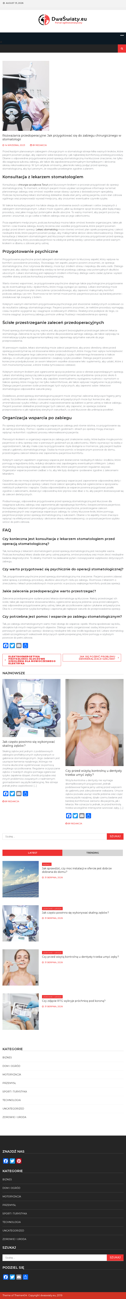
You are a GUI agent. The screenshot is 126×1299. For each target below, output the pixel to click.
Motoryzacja (11, 1074)
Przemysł (9, 1083)
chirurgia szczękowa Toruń (33, 184)
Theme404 (20, 1295)
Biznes (46, 864)
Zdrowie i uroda (52, 908)
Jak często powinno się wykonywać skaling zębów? (75, 912)
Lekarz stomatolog (47, 229)
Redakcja (41, 145)
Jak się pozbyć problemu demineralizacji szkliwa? (97, 657)
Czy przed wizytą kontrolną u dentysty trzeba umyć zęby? (93, 772)
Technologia (11, 1100)
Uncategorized (13, 1108)
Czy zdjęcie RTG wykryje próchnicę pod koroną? (73, 1000)
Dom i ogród (11, 1066)
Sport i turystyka (14, 1091)
